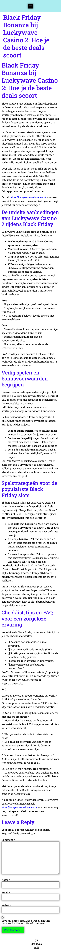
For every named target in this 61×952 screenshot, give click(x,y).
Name (6, 879)
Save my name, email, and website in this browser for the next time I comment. (26, 921)
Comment (8, 840)
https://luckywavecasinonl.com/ (28, 197)
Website (6, 905)
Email (6, 892)
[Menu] (30, 6)
